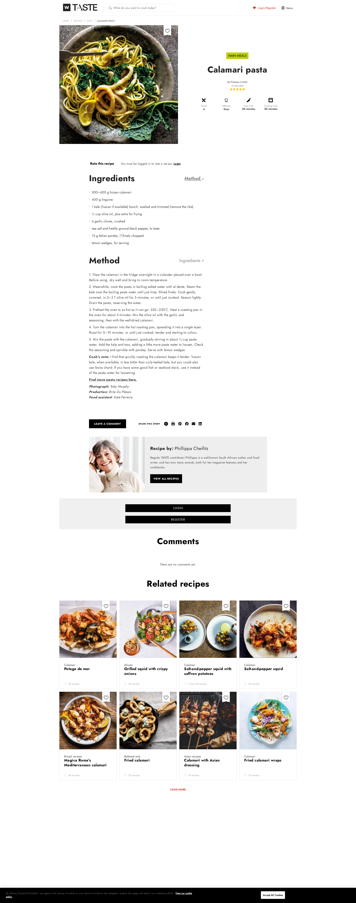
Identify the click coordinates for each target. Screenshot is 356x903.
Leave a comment (107, 424)
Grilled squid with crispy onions (146, 671)
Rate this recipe (102, 163)
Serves (204, 106)
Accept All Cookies (273, 895)
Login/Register (266, 7)
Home (66, 21)
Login (177, 164)
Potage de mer (77, 669)
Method (193, 178)
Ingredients (190, 260)
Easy (89, 21)
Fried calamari (137, 760)
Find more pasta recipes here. (113, 379)
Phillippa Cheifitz (239, 82)
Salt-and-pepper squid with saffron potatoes (207, 671)
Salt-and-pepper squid (264, 669)
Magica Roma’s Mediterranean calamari (86, 763)
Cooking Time (270, 106)
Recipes (78, 21)
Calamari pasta (106, 21)
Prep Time (248, 106)
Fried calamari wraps (263, 760)
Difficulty (226, 106)
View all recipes (166, 479)
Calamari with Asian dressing (202, 763)
